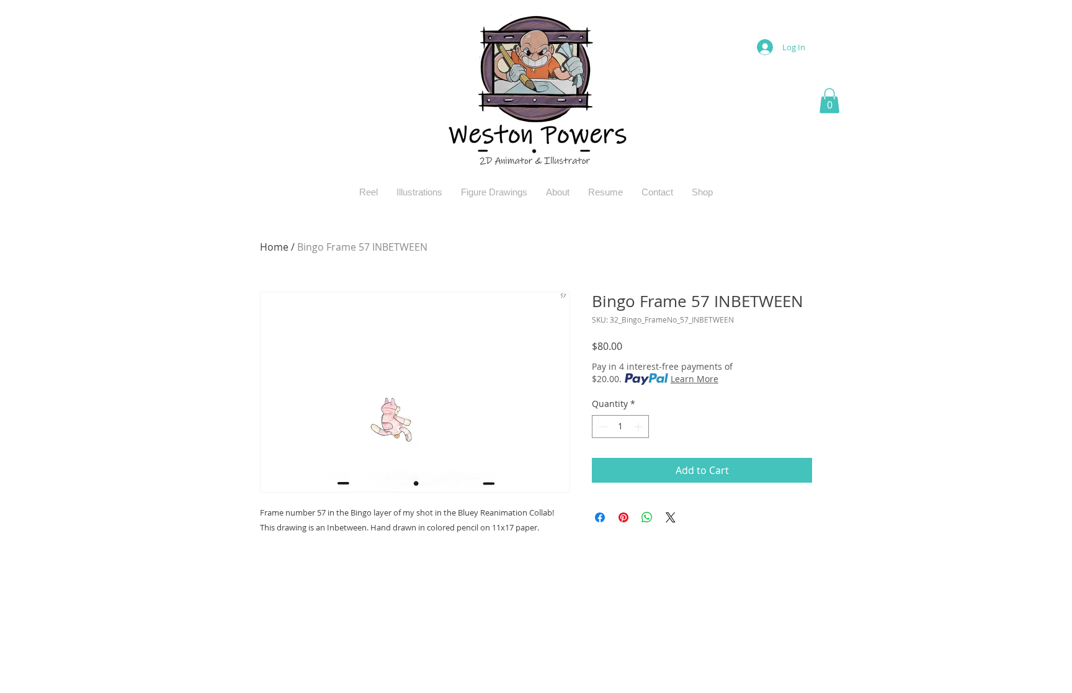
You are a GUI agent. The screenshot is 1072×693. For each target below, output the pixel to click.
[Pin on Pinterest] (623, 517)
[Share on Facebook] (599, 517)
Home (274, 247)
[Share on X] (670, 517)
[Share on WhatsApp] (647, 517)
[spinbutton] (620, 426)
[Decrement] (601, 426)
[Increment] (639, 426)
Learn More (694, 379)
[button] (829, 101)
